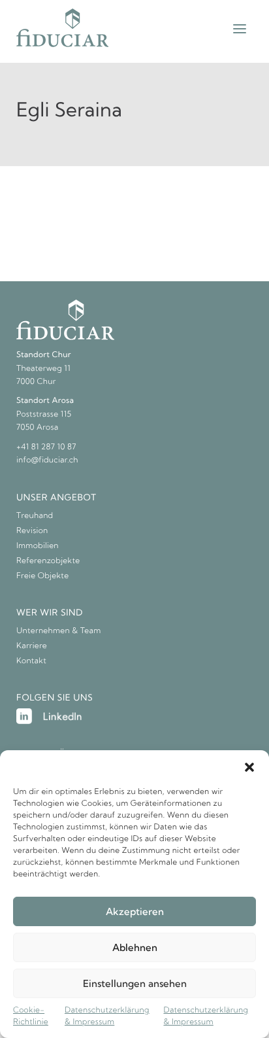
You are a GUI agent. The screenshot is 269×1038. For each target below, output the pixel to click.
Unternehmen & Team (58, 631)
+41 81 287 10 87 (46, 447)
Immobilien (37, 546)
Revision (32, 531)
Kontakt (31, 661)
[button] (249, 766)
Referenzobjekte (48, 561)
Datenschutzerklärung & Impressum (107, 1016)
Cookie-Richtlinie (30, 1016)
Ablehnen (134, 947)
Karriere (31, 646)
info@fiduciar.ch (47, 460)
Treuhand (35, 516)
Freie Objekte (42, 576)
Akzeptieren (135, 911)
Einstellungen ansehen (135, 983)
